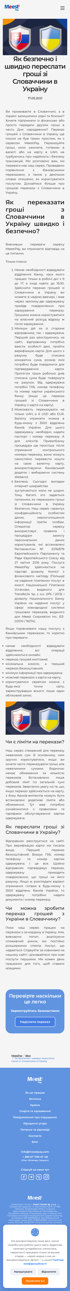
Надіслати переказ (35, 1022)
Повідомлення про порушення (35, 1117)
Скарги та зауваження (35, 1111)
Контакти (35, 1136)
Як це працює (35, 1092)
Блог (35, 1142)
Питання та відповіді (35, 1129)
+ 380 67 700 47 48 (35, 1157)
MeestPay (16, 1055)
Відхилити (49, 1271)
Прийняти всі (35, 1281)
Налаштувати (23, 1271)
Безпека (35, 1099)
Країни (35, 1105)
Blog (28, 1055)
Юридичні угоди (35, 1123)
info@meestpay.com (35, 1151)
